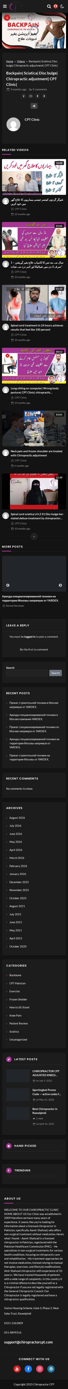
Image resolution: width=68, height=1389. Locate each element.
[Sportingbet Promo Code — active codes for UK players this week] (18, 1094)
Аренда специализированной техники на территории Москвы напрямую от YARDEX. (30, 598)
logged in (30, 636)
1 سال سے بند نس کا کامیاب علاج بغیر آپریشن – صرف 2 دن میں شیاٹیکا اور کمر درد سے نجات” (37, 264)
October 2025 (17, 898)
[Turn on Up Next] (30, 96)
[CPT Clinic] (13, 124)
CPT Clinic (32, 119)
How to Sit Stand (19, 1007)
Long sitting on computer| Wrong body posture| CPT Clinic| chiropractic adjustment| (35, 390)
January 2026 (17, 874)
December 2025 (19, 882)
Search (10, 667)
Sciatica (14, 1031)
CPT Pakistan (17, 983)
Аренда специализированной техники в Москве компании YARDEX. (33, 717)
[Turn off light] (23, 96)
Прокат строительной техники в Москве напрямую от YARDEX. (33, 705)
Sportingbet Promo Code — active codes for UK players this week (47, 1092)
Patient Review (18, 1023)
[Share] (34, 106)
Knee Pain (15, 1015)
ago (18, 89)
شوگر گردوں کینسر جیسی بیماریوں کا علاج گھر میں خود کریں (37, 201)
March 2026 (16, 857)
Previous (8, 585)
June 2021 (15, 922)
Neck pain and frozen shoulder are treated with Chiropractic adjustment (36, 453)
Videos (21, 61)
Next (60, 585)
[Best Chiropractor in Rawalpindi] (18, 1113)
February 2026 (18, 866)
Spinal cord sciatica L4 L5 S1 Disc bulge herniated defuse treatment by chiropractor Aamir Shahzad (37, 516)
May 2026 (15, 841)
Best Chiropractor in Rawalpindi (44, 1111)
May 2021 (15, 930)
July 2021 (15, 914)
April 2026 (15, 849)
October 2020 (17, 946)
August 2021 (17, 906)
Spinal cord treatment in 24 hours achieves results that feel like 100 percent (37, 327)
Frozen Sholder (18, 999)
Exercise (14, 991)
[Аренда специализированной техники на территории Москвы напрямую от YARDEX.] (34, 574)
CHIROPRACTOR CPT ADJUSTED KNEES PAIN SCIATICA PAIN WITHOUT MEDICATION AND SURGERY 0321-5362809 (45, 1073)
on (44, 1080)
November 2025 (19, 890)
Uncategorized (18, 1039)
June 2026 (15, 833)
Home (9, 61)
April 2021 (15, 938)
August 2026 (17, 817)
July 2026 (15, 825)
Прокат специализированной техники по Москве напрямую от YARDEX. (34, 729)
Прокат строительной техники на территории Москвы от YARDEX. (29, 757)
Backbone (15, 975)
